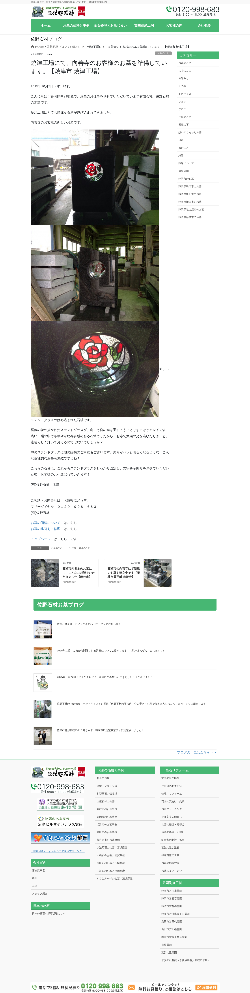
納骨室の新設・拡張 (172, 839)
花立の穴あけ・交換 (172, 801)
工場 (34, 885)
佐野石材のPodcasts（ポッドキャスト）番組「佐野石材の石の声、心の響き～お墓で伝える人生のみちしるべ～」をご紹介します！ (132, 703)
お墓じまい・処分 (171, 870)
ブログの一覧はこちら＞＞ (197, 752)
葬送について (186, 163)
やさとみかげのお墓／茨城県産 (115, 878)
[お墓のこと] (45, 573)
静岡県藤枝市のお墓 (190, 217)
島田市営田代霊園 (171, 921)
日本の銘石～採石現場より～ (48, 913)
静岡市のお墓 (186, 178)
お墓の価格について (45, 523)
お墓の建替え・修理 (45, 529)
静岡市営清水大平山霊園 (175, 913)
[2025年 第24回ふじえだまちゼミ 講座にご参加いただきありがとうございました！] (42, 682)
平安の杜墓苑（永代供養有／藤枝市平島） (185, 960)
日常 (181, 140)
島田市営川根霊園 (171, 929)
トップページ (41, 539)
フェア (182, 101)
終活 (181, 155)
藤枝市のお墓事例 (107, 809)
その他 (182, 86)
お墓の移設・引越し (172, 832)
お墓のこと (163, 53)
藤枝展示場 (38, 870)
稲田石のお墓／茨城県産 (111, 862)
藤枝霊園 (183, 171)
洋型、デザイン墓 (107, 785)
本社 (34, 878)
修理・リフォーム (171, 793)
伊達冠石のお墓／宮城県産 (112, 847)
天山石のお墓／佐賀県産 (111, 855)
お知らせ (183, 78)
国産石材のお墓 (106, 801)
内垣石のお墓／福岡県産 (111, 870)
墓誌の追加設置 (170, 847)
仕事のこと (84, 548)
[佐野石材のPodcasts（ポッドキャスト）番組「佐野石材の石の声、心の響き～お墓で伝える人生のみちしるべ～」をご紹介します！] (42, 709)
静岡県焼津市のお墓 (190, 201)
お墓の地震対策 (170, 862)
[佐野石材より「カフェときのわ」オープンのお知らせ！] (42, 629)
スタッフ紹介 (39, 893)
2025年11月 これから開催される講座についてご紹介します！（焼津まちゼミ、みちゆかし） (111, 650)
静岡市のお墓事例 (107, 816)
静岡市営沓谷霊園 (171, 906)
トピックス (70, 548)
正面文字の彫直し (171, 816)
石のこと (183, 147)
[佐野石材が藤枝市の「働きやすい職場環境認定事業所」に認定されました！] (42, 736)
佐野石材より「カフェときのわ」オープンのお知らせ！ (89, 623)
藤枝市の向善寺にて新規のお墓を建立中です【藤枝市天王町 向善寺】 (124, 572)
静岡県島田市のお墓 (190, 186)
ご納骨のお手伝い (171, 785)
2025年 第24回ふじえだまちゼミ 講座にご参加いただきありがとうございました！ (106, 677)
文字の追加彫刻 (170, 778)
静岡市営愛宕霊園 (171, 898)
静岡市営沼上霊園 (171, 890)
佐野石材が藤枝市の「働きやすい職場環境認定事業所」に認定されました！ (100, 730)
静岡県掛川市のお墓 (190, 194)
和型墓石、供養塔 (107, 793)
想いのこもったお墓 (190, 132)
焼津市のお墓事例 (107, 824)
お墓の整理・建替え (172, 824)
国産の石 (183, 124)
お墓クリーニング (171, 809)
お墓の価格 (103, 778)
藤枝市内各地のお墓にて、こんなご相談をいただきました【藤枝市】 (79, 572)
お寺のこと (184, 70)
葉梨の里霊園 (169, 952)
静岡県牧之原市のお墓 (191, 209)
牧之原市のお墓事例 (108, 839)
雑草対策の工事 (170, 855)
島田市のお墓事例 (107, 832)
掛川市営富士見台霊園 (174, 937)
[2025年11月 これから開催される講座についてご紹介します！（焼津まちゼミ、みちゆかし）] (42, 656)
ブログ (182, 109)
